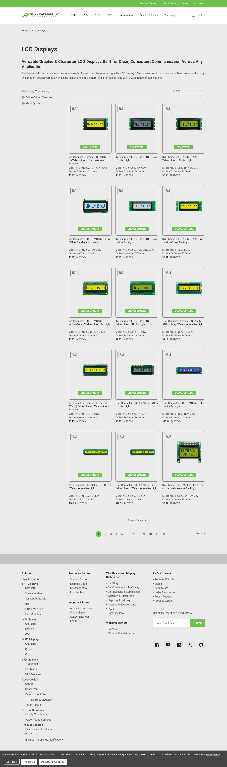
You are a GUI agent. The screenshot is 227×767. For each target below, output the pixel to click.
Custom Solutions (149, 15)
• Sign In (158, 583)
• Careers (111, 629)
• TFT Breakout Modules (38, 699)
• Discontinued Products (38, 729)
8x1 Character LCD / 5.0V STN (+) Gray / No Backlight (136, 159)
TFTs (73, 15)
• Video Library (77, 612)
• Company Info (115, 613)
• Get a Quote (160, 588)
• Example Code (78, 583)
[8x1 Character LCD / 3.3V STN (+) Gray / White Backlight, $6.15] (142, 207)
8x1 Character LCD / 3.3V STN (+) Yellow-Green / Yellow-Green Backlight (90, 323)
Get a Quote (170, 3)
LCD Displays (30, 619)
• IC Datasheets (78, 588)
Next (199, 533)
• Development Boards (37, 694)
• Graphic (29, 629)
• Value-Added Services (37, 719)
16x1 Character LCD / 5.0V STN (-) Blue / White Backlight (183, 405)
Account (198, 3)
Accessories (126, 15)
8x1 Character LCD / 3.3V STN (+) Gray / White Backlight (136, 241)
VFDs (111, 15)
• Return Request (162, 596)
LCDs (85, 15)
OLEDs (98, 15)
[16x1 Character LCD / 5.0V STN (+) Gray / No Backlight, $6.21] (142, 371)
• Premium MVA (33, 593)
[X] (190, 644)
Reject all (29, 762)
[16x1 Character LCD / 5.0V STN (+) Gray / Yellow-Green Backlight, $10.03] (95, 453)
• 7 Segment (31, 663)
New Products (31, 579)
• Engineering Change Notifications (44, 739)
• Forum (73, 621)
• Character (30, 623)
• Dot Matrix (30, 669)
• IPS (27, 603)
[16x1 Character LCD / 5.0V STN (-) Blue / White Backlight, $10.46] (189, 371)
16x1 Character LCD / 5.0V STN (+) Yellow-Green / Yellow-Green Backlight (136, 487)
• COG (27, 634)
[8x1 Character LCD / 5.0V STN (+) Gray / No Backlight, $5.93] (142, 125)
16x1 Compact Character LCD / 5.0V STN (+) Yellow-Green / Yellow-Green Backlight (89, 406)
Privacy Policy (213, 754)
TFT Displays (30, 583)
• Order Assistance (164, 592)
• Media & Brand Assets (120, 633)
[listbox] (193, 91)
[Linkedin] (179, 645)
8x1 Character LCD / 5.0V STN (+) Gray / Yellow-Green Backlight (183, 241)
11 (157, 534)
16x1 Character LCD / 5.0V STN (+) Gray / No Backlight (136, 405)
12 (164, 534)
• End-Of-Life (31, 734)
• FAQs (110, 608)
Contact (185, 3)
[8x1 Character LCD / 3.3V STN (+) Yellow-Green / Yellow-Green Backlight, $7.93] (95, 289)
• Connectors (31, 689)
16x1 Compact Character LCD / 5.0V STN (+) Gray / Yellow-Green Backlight (182, 323)
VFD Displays (30, 659)
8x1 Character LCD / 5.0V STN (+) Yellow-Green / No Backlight (133, 323)
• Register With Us (163, 579)
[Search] (201, 15)
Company (170, 15)
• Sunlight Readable (35, 598)
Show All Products (137, 520)
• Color (27, 654)
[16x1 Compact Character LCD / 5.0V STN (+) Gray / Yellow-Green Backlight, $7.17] (189, 289)
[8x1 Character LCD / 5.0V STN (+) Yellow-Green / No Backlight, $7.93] (142, 289)
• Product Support (163, 600)
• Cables (28, 683)
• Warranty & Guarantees (120, 595)
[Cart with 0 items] (193, 15)
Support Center (148, 3)
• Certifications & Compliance (123, 591)
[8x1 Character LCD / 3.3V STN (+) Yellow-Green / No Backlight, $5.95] (189, 125)
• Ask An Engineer (79, 616)
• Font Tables (76, 592)
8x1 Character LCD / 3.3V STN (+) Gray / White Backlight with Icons (89, 241)
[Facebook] (157, 645)
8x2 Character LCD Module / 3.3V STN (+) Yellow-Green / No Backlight (182, 487)
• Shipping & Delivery (118, 600)
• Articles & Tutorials (80, 608)
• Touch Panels (32, 704)
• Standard (30, 588)
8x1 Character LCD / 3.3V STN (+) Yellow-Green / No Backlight (180, 159)
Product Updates (32, 724)
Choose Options (90, 229)
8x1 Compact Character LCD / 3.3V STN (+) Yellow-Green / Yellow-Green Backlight (90, 160)
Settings (11, 762)
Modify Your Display (38, 91)
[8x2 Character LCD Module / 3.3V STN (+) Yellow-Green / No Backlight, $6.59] (189, 453)
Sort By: (176, 90)
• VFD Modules (32, 674)
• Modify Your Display (36, 714)
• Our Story (112, 583)
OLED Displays (31, 639)
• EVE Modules (32, 614)
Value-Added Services (39, 97)
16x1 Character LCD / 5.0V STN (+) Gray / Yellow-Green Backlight (90, 487)
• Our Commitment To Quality (122, 587)
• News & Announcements (121, 604)
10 (150, 534)
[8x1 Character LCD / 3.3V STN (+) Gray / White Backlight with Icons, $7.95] (95, 207)
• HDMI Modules (33, 609)
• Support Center (78, 579)
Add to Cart (90, 147)
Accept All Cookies (52, 762)
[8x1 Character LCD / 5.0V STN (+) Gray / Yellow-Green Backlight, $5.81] (189, 207)
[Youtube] (168, 645)
